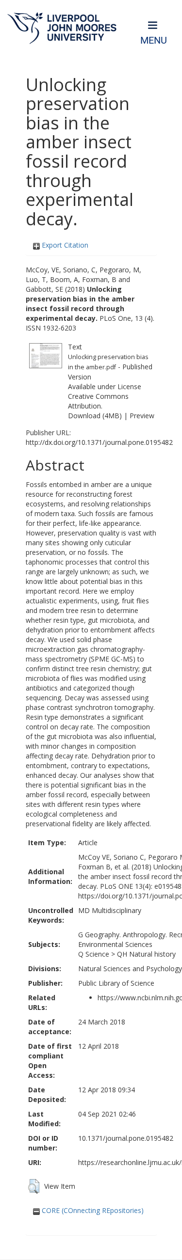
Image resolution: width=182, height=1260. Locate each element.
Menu (153, 40)
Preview (142, 415)
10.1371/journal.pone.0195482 (125, 1138)
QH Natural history (146, 954)
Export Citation (64, 245)
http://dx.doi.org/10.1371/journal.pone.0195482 (99, 442)
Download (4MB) (95, 415)
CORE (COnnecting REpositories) (92, 1210)
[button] (33, 1186)
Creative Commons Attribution (98, 401)
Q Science (93, 954)
